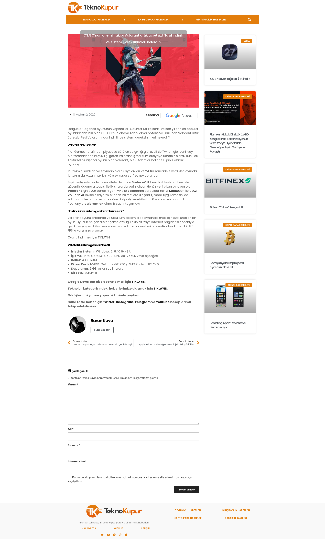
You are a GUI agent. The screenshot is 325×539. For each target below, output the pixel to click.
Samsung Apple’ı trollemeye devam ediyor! (227, 325)
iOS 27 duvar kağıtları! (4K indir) (230, 79)
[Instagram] (120, 534)
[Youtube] (108, 534)
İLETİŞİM (145, 528)
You (159, 302)
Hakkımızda (89, 528)
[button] (249, 20)
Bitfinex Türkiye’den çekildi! (226, 207)
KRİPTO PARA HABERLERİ (153, 19)
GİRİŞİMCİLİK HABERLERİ (211, 19)
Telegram (143, 302)
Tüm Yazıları (102, 330)
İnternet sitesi (77, 461)
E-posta (74, 445)
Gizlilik (118, 528)
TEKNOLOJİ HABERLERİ (97, 19)
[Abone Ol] (179, 115)
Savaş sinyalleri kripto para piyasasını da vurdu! (227, 265)
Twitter (109, 302)
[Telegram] (114, 534)
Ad (70, 429)
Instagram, (125, 302)
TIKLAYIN (104, 237)
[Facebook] (126, 534)
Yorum (73, 384)
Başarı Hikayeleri (236, 518)
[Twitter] (102, 534)
